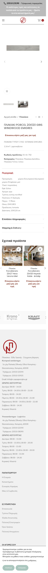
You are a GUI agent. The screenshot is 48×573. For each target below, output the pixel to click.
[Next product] (42, 117)
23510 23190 (13, 3)
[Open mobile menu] (3, 20)
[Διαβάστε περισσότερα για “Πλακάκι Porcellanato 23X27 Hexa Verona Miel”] (18, 249)
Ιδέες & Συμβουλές (9, 491)
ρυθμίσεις (32, 560)
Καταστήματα (7, 482)
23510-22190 (17, 428)
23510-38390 (17, 431)
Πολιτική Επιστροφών (11, 522)
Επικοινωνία (7, 509)
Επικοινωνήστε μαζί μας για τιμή (20, 135)
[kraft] (34, 317)
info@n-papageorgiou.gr (17, 379)
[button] (4, 61)
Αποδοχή (8, 568)
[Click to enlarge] (7, 91)
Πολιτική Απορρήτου (10, 531)
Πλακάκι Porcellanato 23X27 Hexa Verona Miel (12, 272)
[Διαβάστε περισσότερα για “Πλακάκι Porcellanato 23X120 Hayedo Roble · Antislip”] (40, 249)
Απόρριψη (22, 568)
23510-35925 (17, 375)
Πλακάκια (23, 117)
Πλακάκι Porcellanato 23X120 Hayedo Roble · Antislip (34, 272)
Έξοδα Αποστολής (9, 518)
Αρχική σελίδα (10, 117)
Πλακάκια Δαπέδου (32, 159)
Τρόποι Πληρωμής (9, 513)
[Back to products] (39, 117)
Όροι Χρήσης (7, 527)
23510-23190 (17, 372)
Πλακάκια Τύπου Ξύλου (13, 162)
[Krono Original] (12, 317)
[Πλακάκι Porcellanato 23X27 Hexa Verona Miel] (12, 256)
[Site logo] (23, 20)
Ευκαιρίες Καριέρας (10, 486)
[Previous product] (36, 117)
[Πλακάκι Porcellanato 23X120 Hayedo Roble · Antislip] (34, 256)
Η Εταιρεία (6, 477)
